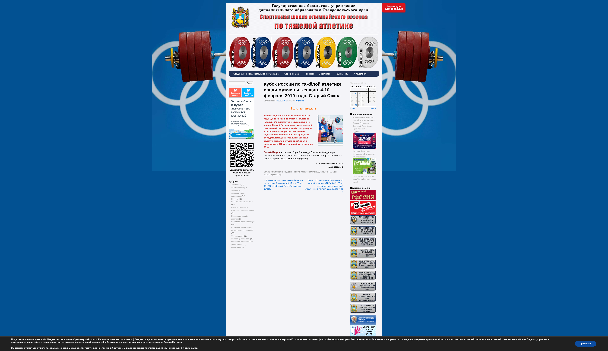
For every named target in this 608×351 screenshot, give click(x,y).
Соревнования (271, 38)
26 (356, 104)
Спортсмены (325, 73)
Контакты (367, 52)
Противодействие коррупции (242, 222)
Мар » (373, 108)
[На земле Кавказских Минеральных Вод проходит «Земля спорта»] (364, 173)
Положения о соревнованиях (243, 210)
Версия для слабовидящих (394, 7)
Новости (234, 199)
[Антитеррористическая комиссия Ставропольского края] (363, 324)
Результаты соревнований (242, 230)
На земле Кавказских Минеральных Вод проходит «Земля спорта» (364, 154)
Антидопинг (360, 73)
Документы (342, 73)
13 (359, 97)
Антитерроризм (237, 187)
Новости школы (237, 207)
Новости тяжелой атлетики (242, 202)
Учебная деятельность (240, 239)
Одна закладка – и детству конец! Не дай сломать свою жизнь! (364, 179)
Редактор (299, 100)
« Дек (352, 108)
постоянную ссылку (272, 174)
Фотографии (236, 247)
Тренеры (309, 73)
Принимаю (586, 343)
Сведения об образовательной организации (256, 73)
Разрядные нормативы (240, 227)
